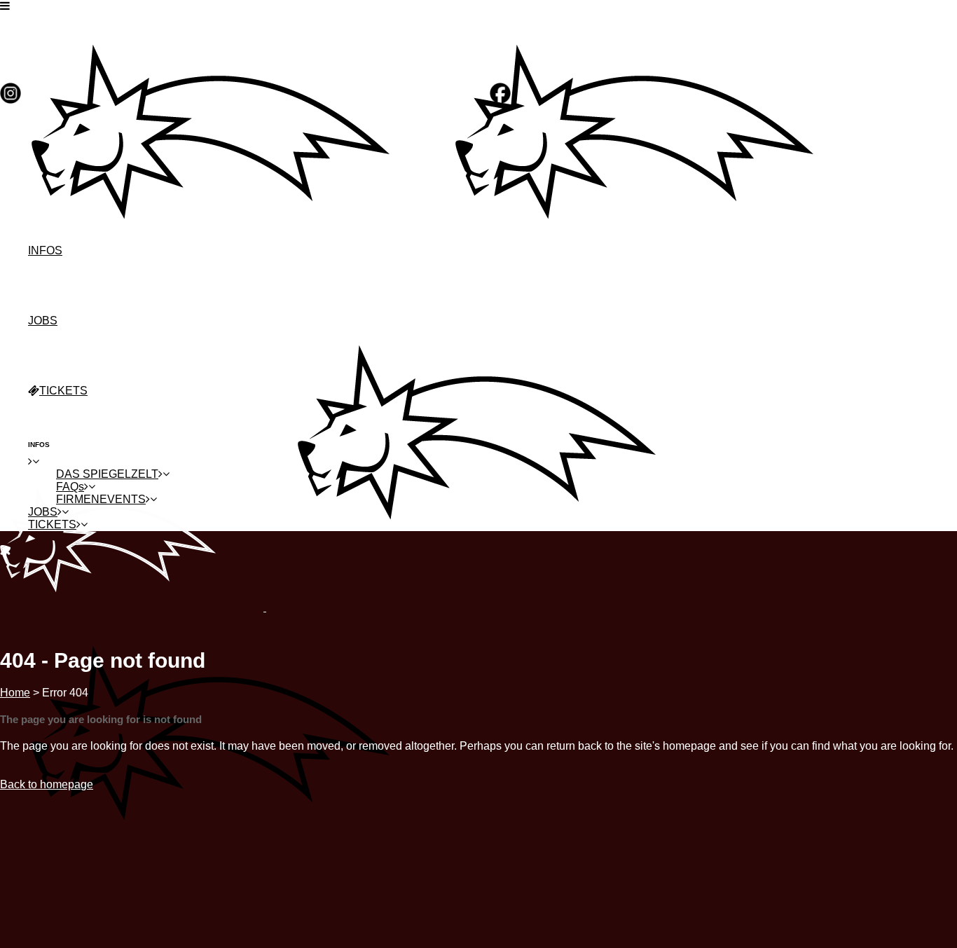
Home (15, 693)
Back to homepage (46, 784)
